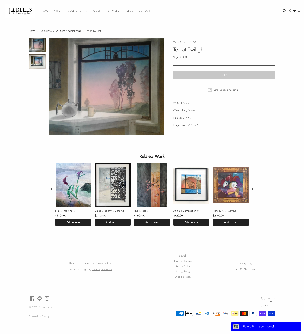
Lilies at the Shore (65, 211)
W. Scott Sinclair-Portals (68, 31)
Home (45, 11)
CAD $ (264, 305)
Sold (224, 75)
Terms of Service (183, 261)
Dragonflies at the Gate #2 (109, 211)
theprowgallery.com (102, 269)
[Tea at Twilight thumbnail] (37, 45)
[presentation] (51, 189)
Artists (58, 11)
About (96, 11)
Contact (144, 11)
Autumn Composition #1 (186, 211)
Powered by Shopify (39, 316)
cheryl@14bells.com (244, 269)
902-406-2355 (244, 264)
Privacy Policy (183, 271)
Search (183, 256)
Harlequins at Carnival (225, 211)
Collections (76, 11)
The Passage (141, 211)
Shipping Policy (183, 277)
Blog (130, 11)
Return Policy (183, 266)
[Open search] (284, 11)
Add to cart (73, 222)
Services (113, 11)
